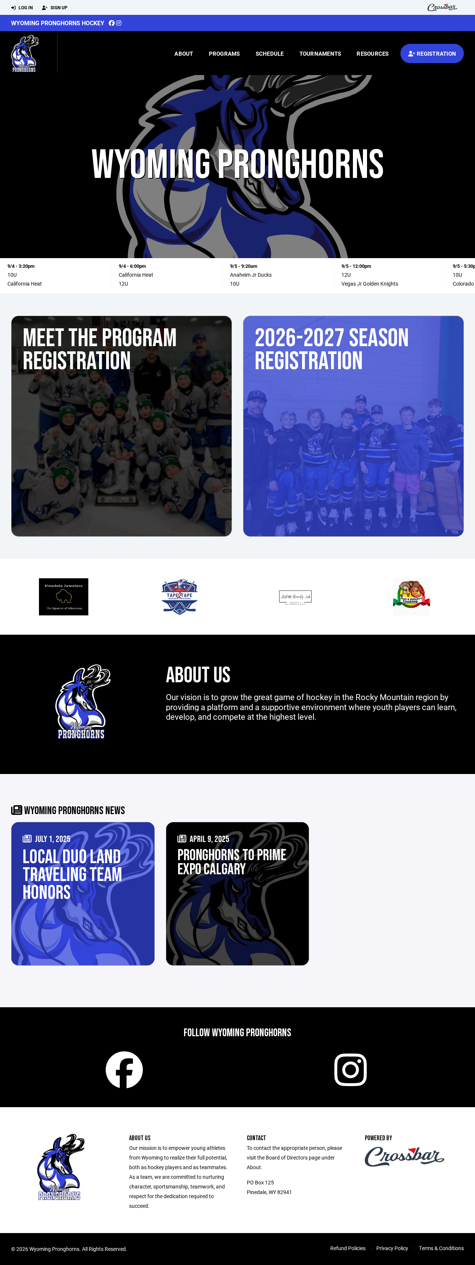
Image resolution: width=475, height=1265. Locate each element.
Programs (224, 53)
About (183, 53)
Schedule (270, 53)
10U (12, 274)
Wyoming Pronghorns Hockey (57, 23)
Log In (25, 7)
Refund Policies (348, 1248)
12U (123, 283)
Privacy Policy (392, 1248)
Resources (373, 53)
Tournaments (320, 53)
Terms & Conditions (441, 1248)
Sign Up (58, 7)
